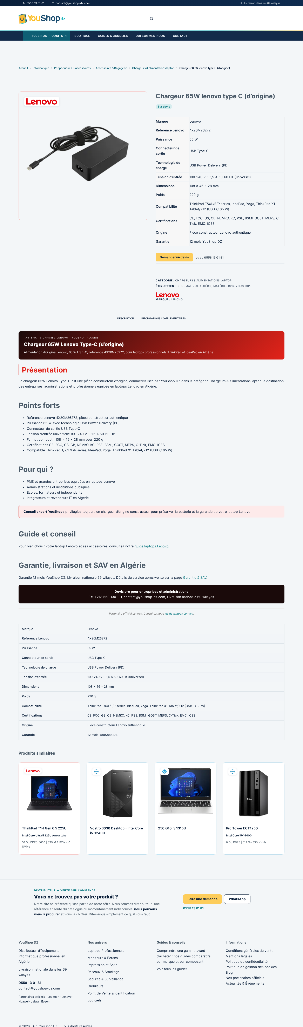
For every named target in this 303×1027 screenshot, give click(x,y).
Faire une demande (202, 899)
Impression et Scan (102, 965)
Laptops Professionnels (106, 951)
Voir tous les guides (172, 969)
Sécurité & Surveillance (105, 979)
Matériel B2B (223, 286)
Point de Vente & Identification (111, 993)
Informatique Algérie (193, 286)
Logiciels (94, 1000)
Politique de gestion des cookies (251, 967)
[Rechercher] (151, 18)
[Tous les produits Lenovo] (167, 294)
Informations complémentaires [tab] (163, 318)
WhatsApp (237, 899)
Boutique (82, 35)
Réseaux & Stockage (104, 972)
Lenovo (177, 299)
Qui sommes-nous (150, 35)
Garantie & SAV (194, 577)
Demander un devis (174, 257)
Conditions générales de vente (249, 951)
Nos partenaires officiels (245, 978)
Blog (229, 972)
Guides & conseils (113, 35)
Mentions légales (239, 956)
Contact (180, 35)
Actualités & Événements (245, 983)
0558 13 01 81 (193, 908)
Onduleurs (95, 986)
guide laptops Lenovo (152, 546)
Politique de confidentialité (247, 961)
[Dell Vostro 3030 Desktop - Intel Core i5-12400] (117, 793)
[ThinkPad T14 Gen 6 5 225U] (49, 793)
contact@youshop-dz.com (39, 988)
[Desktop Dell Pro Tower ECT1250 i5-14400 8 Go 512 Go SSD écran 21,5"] (253, 793)
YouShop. (243, 286)
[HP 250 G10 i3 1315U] (185, 793)
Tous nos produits (47, 35)
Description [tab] (125, 318)
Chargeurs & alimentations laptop (203, 280)
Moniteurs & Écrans (103, 958)
